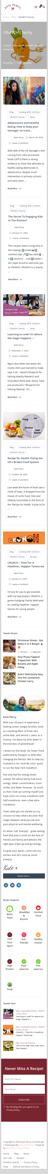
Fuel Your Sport (10, 942)
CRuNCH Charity (17, 117)
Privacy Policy (23, 1148)
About (26, 1153)
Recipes (33, 557)
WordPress (11, 1148)
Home (6, 1153)
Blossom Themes (26, 1145)
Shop (5, 1166)
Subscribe (24, 1099)
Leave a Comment (20, 143)
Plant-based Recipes (27, 1043)
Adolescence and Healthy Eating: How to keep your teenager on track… (23, 126)
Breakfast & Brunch (24, 916)
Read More (12, 188)
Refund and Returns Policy (26, 1166)
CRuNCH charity (11, 1162)
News (32, 117)
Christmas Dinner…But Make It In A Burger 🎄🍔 (30, 644)
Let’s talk (7, 1158)
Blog (12, 112)
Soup (10, 989)
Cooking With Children (29, 112)
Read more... (24, 876)
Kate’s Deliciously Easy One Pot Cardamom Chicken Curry (30, 678)
